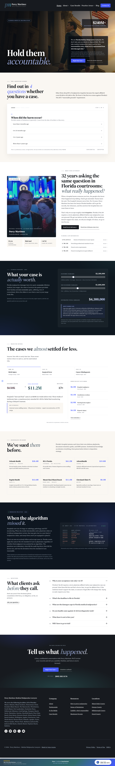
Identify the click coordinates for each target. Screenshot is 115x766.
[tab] (24, 372)
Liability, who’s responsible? (79, 711)
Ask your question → (13, 602)
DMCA (108, 747)
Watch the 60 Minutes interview (90, 227)
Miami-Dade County (98, 704)
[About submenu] (68, 5)
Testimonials (53, 707)
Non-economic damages (69, 285)
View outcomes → (75, 417)
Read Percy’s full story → (70, 227)
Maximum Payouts (76, 714)
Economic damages (67, 274)
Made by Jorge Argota (49, 747)
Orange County (97, 707)
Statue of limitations (77, 707)
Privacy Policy (90, 747)
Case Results (53, 714)
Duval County (96, 714)
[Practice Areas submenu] (93, 5)
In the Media (53, 711)
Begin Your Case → (78, 60)
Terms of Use (101, 747)
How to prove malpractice (78, 704)
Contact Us (105, 5)
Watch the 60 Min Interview (94, 60)
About (51, 704)
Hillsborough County (98, 711)
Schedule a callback (65, 669)
